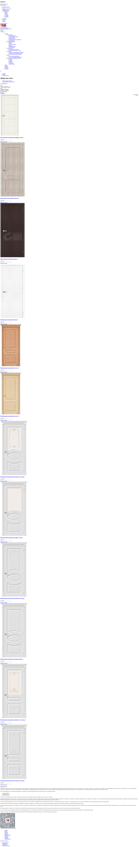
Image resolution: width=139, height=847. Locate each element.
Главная (4, 73)
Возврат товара (7, 835)
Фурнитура (9, 51)
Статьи (4, 20)
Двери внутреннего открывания (15, 39)
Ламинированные (12, 44)
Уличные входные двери (13, 36)
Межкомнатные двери (11, 41)
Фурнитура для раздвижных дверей (15, 53)
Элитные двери (12, 37)
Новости (4, 19)
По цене (1, 92)
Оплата (4, 21)
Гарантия (6, 15)
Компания (4, 18)
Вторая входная (12, 38)
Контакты (6, 16)
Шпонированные (12, 46)
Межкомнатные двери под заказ (15, 50)
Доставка (6, 14)
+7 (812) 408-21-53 (6, 28)
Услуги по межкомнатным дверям (15, 57)
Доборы (10, 60)
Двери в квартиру (12, 35)
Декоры (10, 59)
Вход (3, 6)
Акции (6, 12)
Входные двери (10, 34)
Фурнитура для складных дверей (15, 54)
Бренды (6, 13)
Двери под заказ (10, 48)
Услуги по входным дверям (14, 56)
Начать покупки (3, 5)
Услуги (8, 55)
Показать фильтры (3, 83)
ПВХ (10, 43)
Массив (10, 45)
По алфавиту (2, 93)
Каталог (6, 11)
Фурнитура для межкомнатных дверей (16, 52)
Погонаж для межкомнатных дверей (13, 58)
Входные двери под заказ (13, 49)
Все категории (11, 40)
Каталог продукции (4, 840)
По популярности (3, 91)
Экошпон (11, 42)
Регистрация (7, 6)
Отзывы (6, 837)
